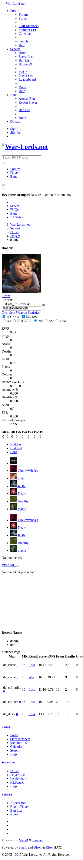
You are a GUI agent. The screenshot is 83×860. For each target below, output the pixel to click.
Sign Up (15, 129)
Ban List (24, 60)
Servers (15, 49)
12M (62, 321)
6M (51, 321)
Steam (6, 296)
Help (22, 45)
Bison (38, 847)
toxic (20, 478)
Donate (15, 121)
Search (23, 41)
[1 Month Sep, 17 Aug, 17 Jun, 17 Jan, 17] (22, 321)
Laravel (37, 840)
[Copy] (43, 305)
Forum (14, 11)
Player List (26, 75)
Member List (27, 30)
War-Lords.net (15, 3)
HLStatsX (25, 64)
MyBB (23, 840)
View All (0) (10, 565)
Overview (8, 312)
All (9, 321)
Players (15, 172)
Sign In (15, 132)
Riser (49, 847)
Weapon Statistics (28, 312)
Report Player (28, 102)
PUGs (23, 72)
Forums (15, 169)
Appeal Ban (27, 98)
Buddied (16, 448)
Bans (13, 95)
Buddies (15, 444)
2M (40, 321)
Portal (23, 18)
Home (23, 53)
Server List (26, 56)
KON (21, 486)
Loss (32, 665)
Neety (21, 493)
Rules (22, 87)
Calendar (25, 33)
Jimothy (23, 501)
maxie (21, 509)
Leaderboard (27, 79)
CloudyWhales (27, 470)
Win (31, 677)
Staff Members (29, 26)
